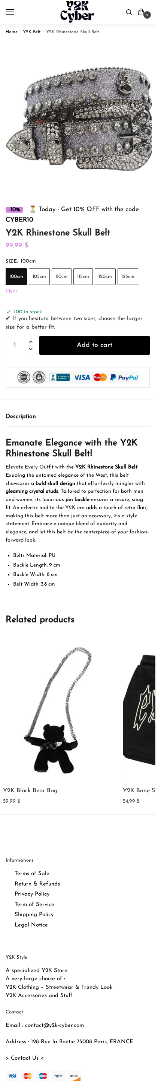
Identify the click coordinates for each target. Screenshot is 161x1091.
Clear (12, 291)
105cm (39, 276)
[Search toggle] (129, 12)
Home (12, 32)
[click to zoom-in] (80, 116)
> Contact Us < (25, 1058)
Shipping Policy (34, 915)
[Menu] (17, 12)
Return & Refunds (37, 884)
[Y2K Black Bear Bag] (59, 710)
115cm (83, 276)
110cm (61, 276)
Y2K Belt (31, 32)
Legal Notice (31, 925)
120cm (105, 276)
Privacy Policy (32, 894)
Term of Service (34, 904)
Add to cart (94, 345)
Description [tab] (21, 417)
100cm (16, 276)
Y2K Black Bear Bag (30, 791)
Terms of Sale (32, 874)
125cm (127, 276)
